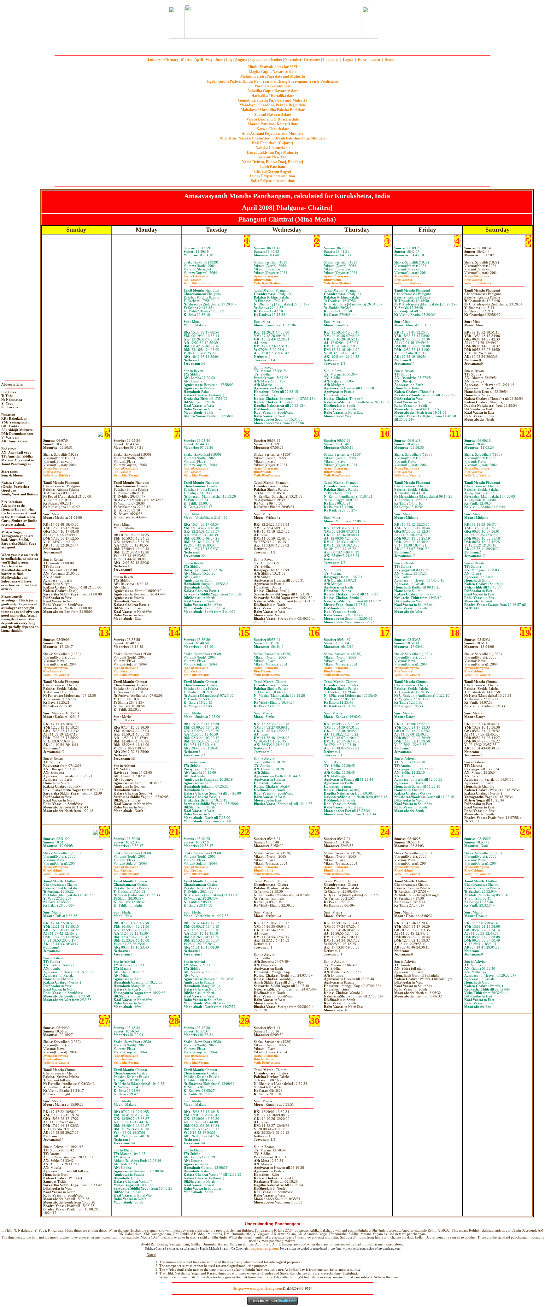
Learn (375, 59)
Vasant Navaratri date (272, 86)
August (241, 59)
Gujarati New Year (272, 157)
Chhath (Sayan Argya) (272, 171)
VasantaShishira (197, 281)
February (171, 59)
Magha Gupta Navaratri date (272, 71)
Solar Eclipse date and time (273, 181)
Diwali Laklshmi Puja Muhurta (272, 152)
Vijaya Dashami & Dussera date (272, 119)
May (209, 59)
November (293, 59)
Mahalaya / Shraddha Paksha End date (273, 110)
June (219, 59)
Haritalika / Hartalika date (272, 95)
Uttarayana (196, 276)
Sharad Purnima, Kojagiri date (273, 124)
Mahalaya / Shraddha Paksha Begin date (272, 105)
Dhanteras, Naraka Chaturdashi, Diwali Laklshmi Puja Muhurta (272, 138)
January (154, 59)
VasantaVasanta (126, 473)
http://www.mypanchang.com (258, 1288)
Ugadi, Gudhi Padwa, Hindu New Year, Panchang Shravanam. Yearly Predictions (272, 81)
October (275, 59)
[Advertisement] (145, 21)
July (229, 59)
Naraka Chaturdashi (272, 147)
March (186, 59)
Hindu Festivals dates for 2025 (272, 67)
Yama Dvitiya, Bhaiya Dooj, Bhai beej (272, 162)
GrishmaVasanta (477, 673)
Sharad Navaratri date (272, 114)
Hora (362, 59)
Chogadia (330, 59)
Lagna (348, 59)
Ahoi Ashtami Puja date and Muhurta (272, 133)
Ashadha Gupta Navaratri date (272, 91)
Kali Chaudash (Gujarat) (272, 143)
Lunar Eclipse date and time (273, 176)
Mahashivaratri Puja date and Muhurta (272, 76)
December (312, 59)
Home (389, 59)
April (198, 59)
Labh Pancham (272, 166)
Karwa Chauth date (272, 129)
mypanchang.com (272, 45)
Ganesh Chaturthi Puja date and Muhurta (272, 100)
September (258, 59)
